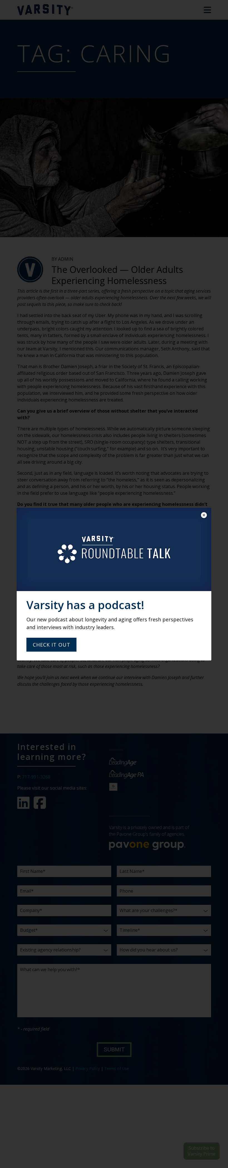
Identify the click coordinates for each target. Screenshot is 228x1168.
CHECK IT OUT (51, 644)
